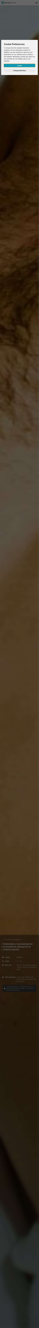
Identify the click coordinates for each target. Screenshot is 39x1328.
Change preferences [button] (19, 70)
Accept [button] (19, 65)
